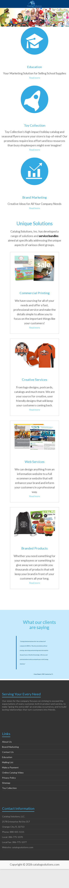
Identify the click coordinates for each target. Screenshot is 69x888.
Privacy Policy (9, 777)
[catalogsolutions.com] (34, 4)
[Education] (35, 29)
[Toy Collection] (35, 87)
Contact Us (8, 752)
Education (34, 67)
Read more (34, 77)
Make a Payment (10, 767)
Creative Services (34, 379)
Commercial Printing (35, 293)
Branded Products (34, 548)
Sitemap (6, 782)
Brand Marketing (34, 197)
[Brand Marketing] (35, 159)
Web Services (34, 462)
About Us (7, 741)
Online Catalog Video (13, 772)
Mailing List (7, 762)
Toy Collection (34, 125)
